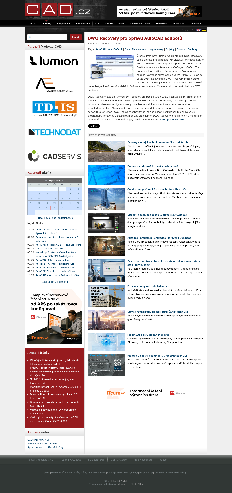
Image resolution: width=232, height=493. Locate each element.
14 (62, 198)
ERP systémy (131, 472)
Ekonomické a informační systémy (69, 472)
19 (47, 203)
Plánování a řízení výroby (42, 443)
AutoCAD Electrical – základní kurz (55, 267)
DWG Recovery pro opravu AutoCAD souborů (135, 38)
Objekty (170, 49)
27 (54, 208)
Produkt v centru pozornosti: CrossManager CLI (157, 355)
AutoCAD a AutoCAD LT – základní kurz (58, 244)
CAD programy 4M (38, 439)
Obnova (181, 49)
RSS (47, 472)
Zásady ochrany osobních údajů (170, 472)
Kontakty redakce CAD (40, 459)
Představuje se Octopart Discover (148, 334)
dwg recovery (155, 49)
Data (127, 49)
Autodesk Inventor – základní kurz (55, 263)
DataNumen (139, 49)
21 (62, 203)
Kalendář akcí (96, 459)
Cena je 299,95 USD (172, 119)
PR (140, 472)
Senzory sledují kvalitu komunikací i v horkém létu (158, 142)
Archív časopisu (143, 459)
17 (31, 203)
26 (47, 208)
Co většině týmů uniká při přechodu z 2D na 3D (156, 189)
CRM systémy (114, 472)
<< (46, 180)
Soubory (192, 49)
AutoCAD (101, 49)
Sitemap (148, 472)
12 (47, 198)
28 (62, 208)
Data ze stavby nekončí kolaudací (148, 286)
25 (39, 208)
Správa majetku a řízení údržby (45, 447)
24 (31, 208)
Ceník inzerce (119, 459)
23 (78, 203)
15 (70, 198)
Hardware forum (97, 472)
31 (31, 212)
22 (70, 203)
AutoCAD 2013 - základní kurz (53, 259)
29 (70, 208)
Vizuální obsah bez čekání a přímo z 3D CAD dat (157, 214)
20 (54, 203)
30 (78, 208)
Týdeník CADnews (70, 459)
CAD (106, 481)
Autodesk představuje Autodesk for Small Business (159, 237)
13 (54, 198)
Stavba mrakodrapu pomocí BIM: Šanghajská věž (157, 311)
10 (31, 198)
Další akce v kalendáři (55, 281)
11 (39, 198)
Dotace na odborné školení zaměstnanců (152, 166)
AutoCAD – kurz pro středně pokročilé (57, 275)
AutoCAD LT (115, 49)
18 (39, 203)
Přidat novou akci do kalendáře (54, 217)
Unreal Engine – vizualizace (51, 248)
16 (78, 198)
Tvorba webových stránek (102, 484)
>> (62, 180)
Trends (163, 459)
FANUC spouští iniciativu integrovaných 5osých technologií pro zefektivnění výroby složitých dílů (54, 371)
